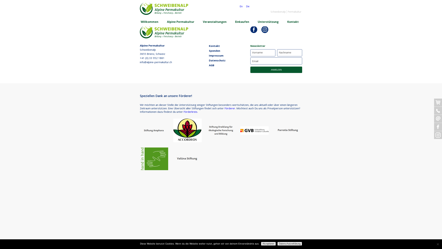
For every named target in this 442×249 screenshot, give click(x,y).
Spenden (214, 50)
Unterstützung (268, 22)
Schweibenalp (278, 11)
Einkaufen (242, 22)
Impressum (216, 55)
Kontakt (293, 22)
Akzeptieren (268, 243)
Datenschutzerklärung (290, 243)
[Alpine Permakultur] (164, 14)
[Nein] (437, 244)
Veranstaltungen (215, 22)
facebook (253, 29)
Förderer (229, 108)
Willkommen (149, 22)
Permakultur (294, 11)
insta (264, 29)
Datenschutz (217, 60)
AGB (211, 65)
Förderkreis (190, 111)
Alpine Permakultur (180, 22)
